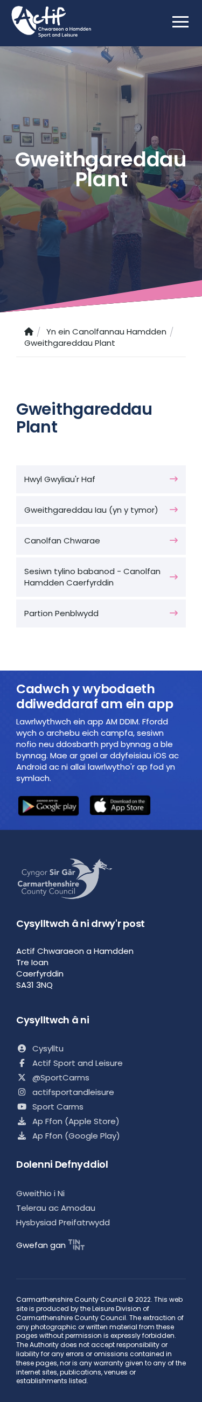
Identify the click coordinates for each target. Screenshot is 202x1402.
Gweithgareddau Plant (69, 342)
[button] (48, 807)
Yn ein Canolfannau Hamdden (106, 331)
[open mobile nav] (180, 21)
